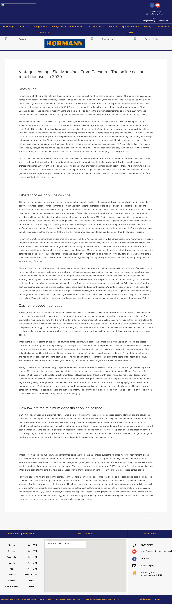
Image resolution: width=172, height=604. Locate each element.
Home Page (8, 26)
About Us (23, 26)
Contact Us (44, 33)
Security (113, 26)
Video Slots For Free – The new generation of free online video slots (51, 400)
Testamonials (162, 26)
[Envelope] (134, 551)
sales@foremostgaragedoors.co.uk (154, 21)
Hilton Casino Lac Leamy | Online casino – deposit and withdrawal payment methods (58, 187)
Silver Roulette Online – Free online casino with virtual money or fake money (55, 184)
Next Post (150, 518)
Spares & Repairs (130, 26)
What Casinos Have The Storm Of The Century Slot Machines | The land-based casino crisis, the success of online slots (76, 444)
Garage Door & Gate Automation (67, 26)
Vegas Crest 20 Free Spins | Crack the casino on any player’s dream (51, 448)
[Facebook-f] (152, 5)
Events (130, 33)
